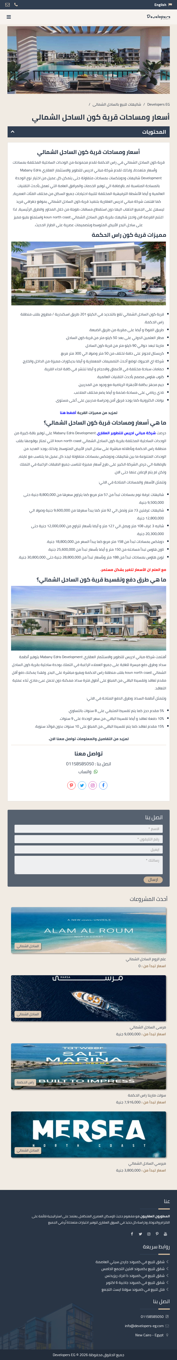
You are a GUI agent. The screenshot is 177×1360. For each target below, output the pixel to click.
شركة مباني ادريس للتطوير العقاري (126, 432)
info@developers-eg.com (145, 1325)
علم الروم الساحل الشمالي (146, 958)
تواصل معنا (106, 1354)
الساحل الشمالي (28, 946)
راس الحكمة (25, 1082)
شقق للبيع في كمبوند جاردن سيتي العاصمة (130, 1261)
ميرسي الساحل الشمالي (147, 1163)
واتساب (85, 771)
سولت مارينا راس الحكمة (147, 1095)
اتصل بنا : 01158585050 (88, 764)
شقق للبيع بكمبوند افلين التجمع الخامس (133, 1268)
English (160, 4)
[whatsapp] (18, 1355)
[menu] (8, 17)
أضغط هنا (68, 412)
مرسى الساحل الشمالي (148, 1027)
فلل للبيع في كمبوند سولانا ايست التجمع (133, 1289)
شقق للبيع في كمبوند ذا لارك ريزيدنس (135, 1275)
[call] (29, 1355)
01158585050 (153, 1316)
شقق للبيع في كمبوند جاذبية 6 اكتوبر (135, 1282)
